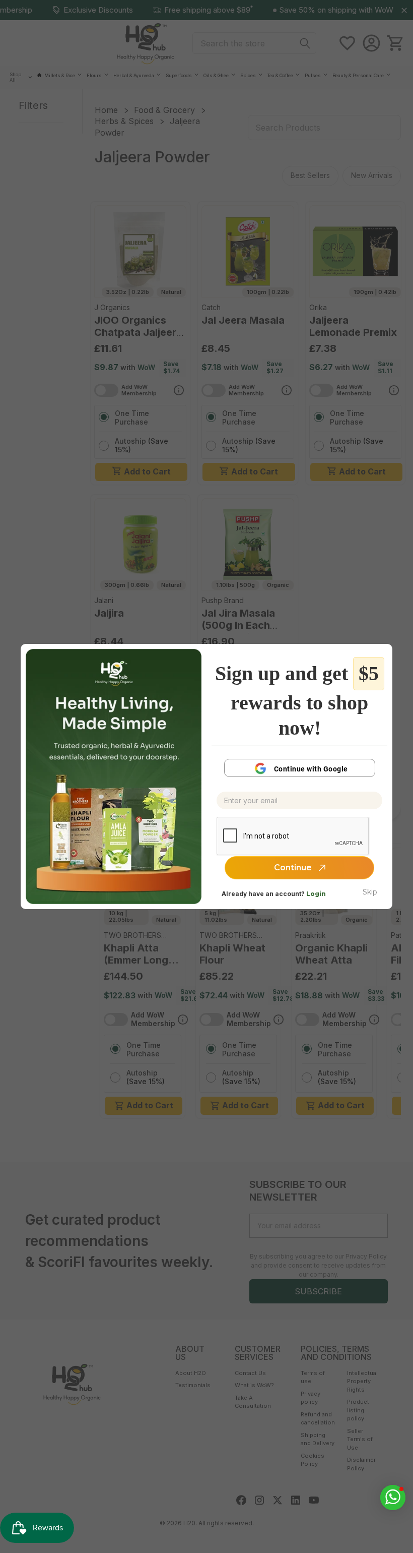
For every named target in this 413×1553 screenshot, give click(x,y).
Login (316, 894)
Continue (294, 867)
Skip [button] (370, 892)
